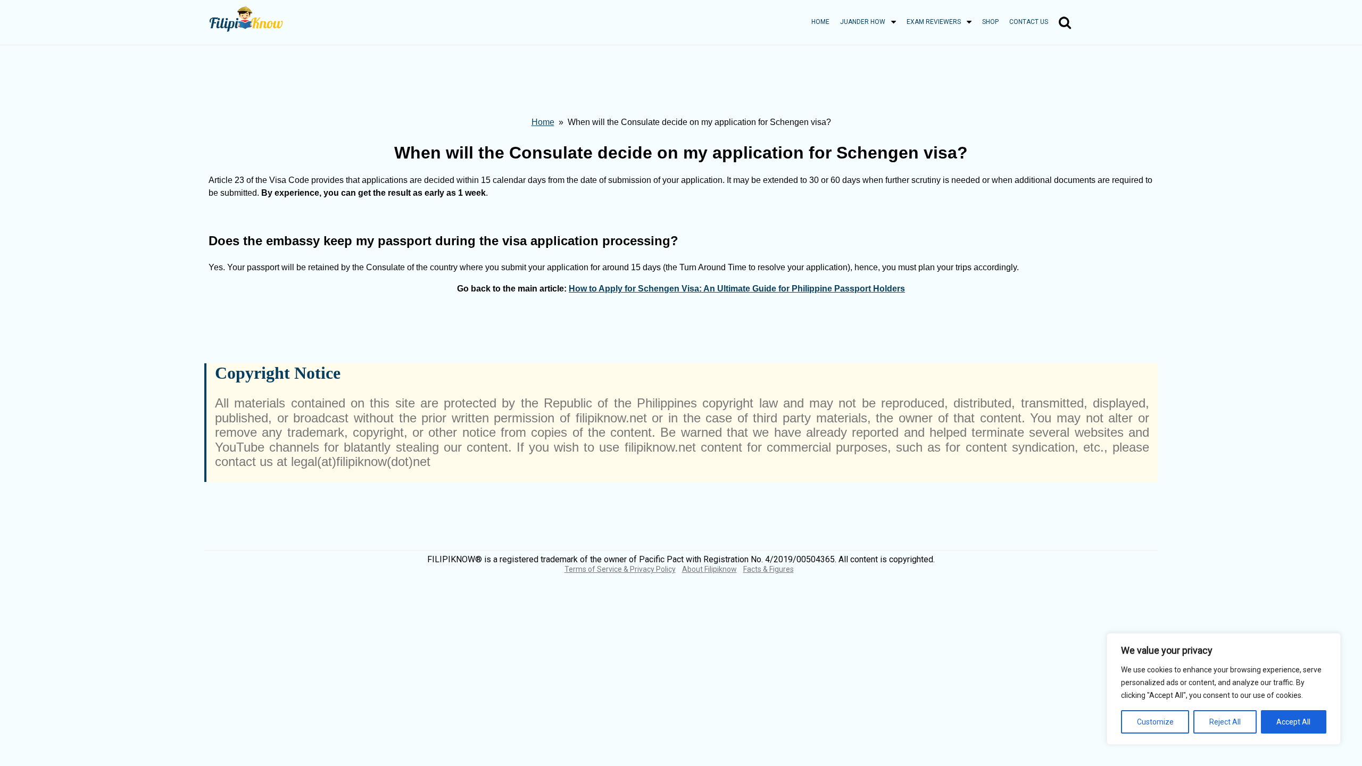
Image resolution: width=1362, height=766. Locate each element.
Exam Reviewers (934, 22)
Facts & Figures (768, 569)
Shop (990, 22)
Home (820, 22)
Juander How (862, 22)
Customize (1155, 722)
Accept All (1293, 722)
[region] (1224, 689)
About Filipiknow (709, 569)
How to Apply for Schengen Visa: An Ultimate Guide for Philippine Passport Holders (737, 288)
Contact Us (1028, 22)
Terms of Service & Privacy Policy (620, 569)
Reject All (1225, 722)
